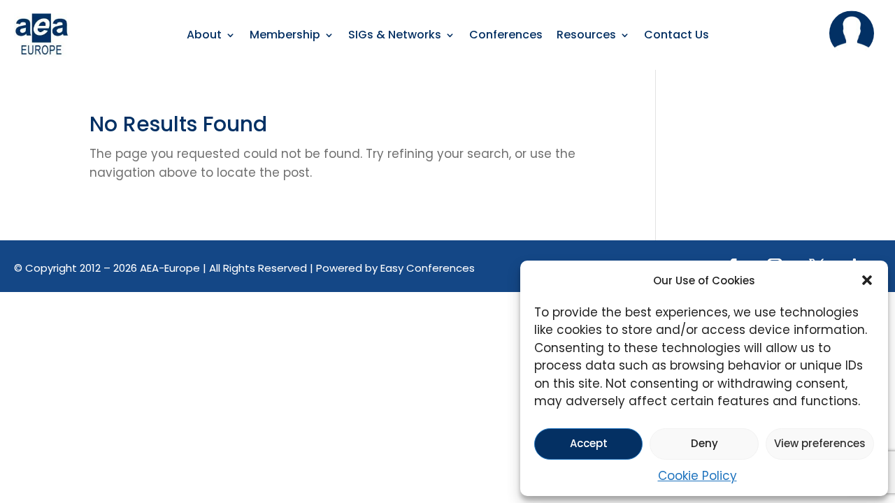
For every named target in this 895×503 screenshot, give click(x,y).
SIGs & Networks (394, 36)
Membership (285, 36)
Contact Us (676, 36)
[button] (867, 280)
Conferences (506, 36)
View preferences (820, 443)
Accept (589, 443)
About (204, 36)
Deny (704, 443)
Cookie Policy (697, 475)
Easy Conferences (427, 268)
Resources (586, 36)
